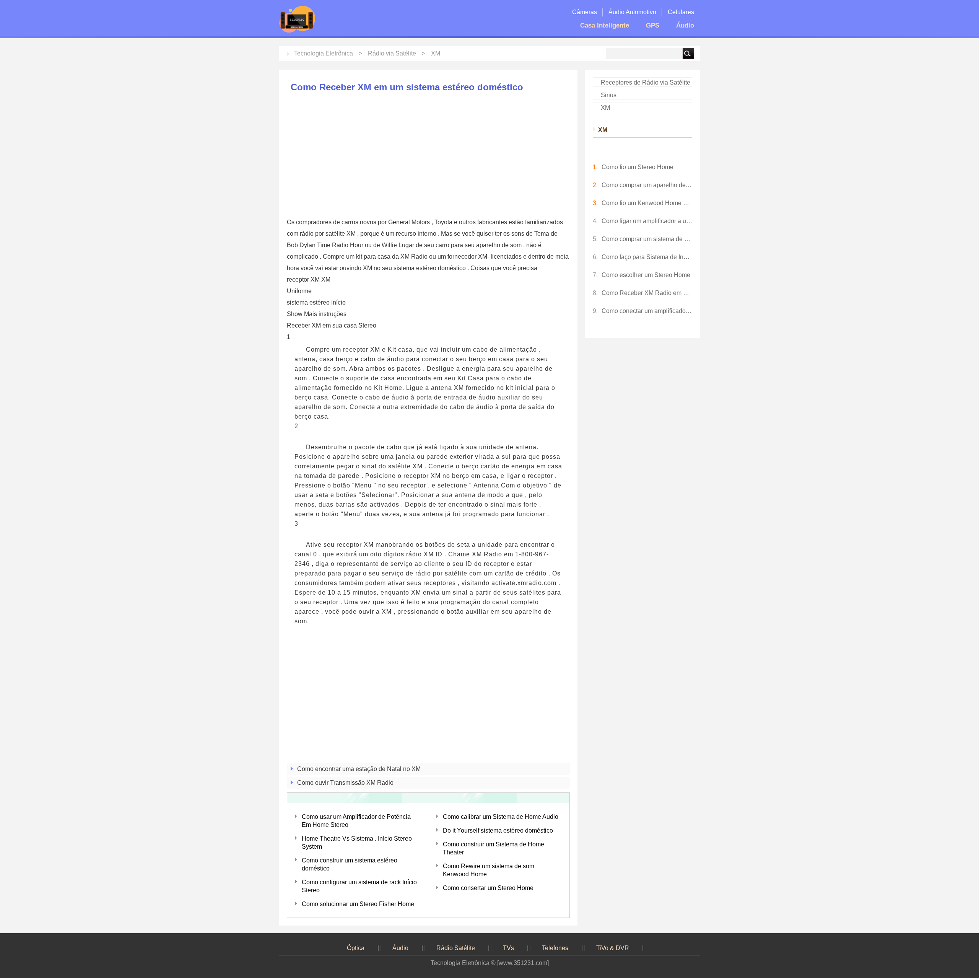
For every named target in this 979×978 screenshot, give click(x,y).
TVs (508, 948)
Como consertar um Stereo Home (488, 888)
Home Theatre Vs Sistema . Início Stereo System (357, 842)
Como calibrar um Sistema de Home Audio (500, 816)
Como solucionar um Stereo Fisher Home (358, 904)
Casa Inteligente (604, 25)
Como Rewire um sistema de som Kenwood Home (488, 870)
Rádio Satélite (455, 948)
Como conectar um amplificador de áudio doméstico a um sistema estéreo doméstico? (647, 311)
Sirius (608, 95)
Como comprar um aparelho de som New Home (647, 185)
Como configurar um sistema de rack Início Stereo (359, 886)
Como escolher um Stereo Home (646, 275)
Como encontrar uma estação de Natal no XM (359, 769)
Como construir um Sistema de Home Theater (493, 848)
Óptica (355, 948)
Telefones (555, 948)
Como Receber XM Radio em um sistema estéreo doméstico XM (647, 293)
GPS (652, 25)
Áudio (685, 25)
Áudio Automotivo (632, 12)
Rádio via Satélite (392, 53)
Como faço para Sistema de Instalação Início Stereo (647, 257)
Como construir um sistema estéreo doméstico (349, 864)
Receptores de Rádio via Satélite (645, 82)
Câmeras (584, 12)
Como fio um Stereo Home (637, 167)
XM (435, 53)
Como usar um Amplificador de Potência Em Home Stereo (356, 820)
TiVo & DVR (612, 948)
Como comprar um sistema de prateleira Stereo (647, 239)
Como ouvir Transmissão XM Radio (345, 782)
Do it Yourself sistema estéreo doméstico (498, 830)
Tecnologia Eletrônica (323, 53)
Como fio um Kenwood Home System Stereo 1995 (647, 203)
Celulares (681, 12)
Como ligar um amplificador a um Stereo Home (647, 221)
